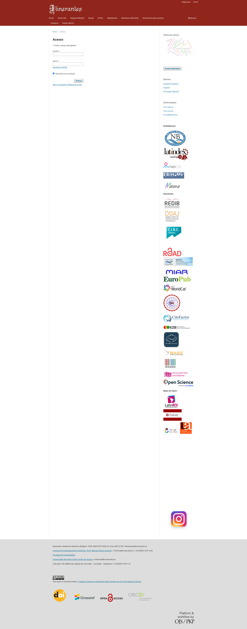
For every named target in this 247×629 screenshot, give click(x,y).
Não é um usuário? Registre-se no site (67, 84)
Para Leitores (168, 107)
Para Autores (168, 111)
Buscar (193, 18)
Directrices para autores (153, 18)
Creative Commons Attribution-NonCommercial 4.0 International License (109, 581)
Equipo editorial (77, 18)
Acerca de (62, 18)
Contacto (54, 23)
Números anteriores (130, 18)
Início (55, 32)
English (166, 87)
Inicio (51, 18)
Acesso (79, 81)
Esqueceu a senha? (60, 67)
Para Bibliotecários (170, 115)
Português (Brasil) (171, 91)
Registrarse (112, 18)
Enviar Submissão (172, 68)
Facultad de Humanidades (64, 555)
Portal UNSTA (68, 23)
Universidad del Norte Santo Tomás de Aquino (73, 559)
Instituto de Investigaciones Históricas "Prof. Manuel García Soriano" (82, 550)
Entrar (100, 18)
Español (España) (170, 84)
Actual (91, 18)
